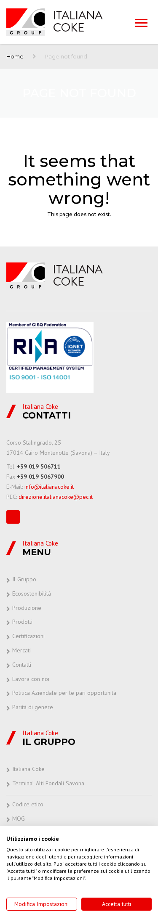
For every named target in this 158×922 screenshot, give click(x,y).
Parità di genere (32, 707)
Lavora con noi (30, 679)
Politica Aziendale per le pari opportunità (64, 693)
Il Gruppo (24, 579)
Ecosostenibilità (31, 593)
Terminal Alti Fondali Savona (48, 783)
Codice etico (27, 804)
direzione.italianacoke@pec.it (56, 497)
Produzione (26, 608)
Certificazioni (28, 636)
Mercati (21, 650)
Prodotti (22, 621)
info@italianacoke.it (49, 486)
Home (15, 56)
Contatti (21, 664)
